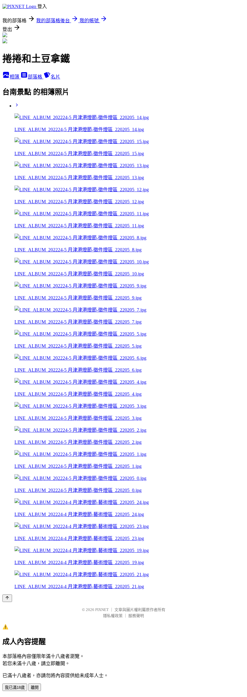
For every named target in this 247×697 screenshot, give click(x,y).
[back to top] (7, 598)
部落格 (35, 76)
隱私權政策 (113, 615)
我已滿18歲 (15, 687)
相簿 (15, 76)
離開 (35, 687)
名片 (55, 76)
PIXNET (102, 609)
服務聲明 (136, 615)
